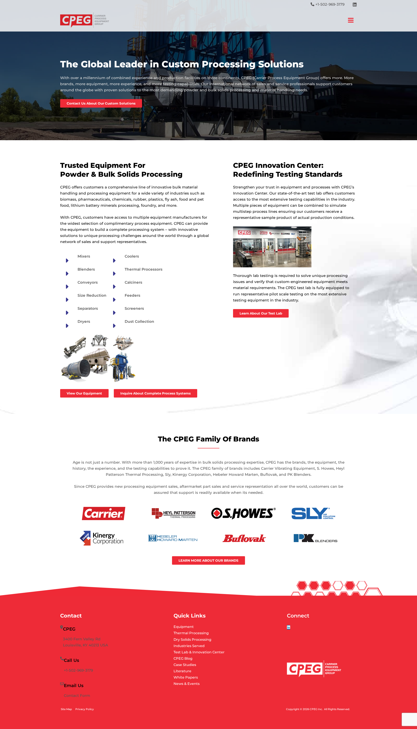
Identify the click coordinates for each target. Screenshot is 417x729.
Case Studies (185, 665)
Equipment (184, 627)
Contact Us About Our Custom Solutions (101, 103)
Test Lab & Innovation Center (199, 652)
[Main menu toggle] (351, 20)
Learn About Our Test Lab (261, 313)
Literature (182, 671)
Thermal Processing (191, 633)
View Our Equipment (84, 393)
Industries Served (189, 646)
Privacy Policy (84, 709)
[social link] (288, 627)
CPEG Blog (183, 658)
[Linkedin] (354, 4)
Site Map (66, 709)
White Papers (186, 677)
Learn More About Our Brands (208, 560)
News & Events (187, 684)
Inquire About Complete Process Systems (155, 393)
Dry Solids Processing (192, 639)
